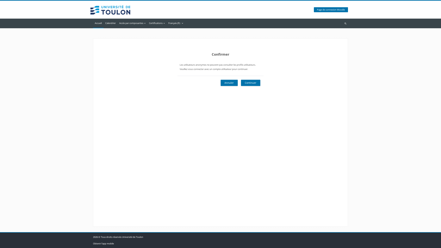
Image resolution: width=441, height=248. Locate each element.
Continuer (250, 82)
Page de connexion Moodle (331, 9)
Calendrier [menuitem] (110, 23)
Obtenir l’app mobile (103, 243)
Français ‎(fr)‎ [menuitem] (174, 23)
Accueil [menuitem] (98, 23)
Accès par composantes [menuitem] (131, 23)
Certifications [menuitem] (156, 23)
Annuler (229, 82)
